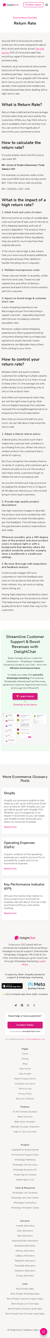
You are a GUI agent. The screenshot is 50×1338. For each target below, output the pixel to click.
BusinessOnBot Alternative (25, 1241)
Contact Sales (25, 1025)
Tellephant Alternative (25, 1260)
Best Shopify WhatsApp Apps (25, 1293)
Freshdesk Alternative (25, 1265)
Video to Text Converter (25, 1131)
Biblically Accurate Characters (25, 1126)
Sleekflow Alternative (25, 1270)
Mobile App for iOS (25, 1179)
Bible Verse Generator (25, 1121)
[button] (46, 5)
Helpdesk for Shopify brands (25, 1150)
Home (25, 1054)
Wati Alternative (25, 1236)
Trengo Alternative (25, 1275)
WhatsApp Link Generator (25, 1193)
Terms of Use (25, 1088)
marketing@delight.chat (35, 1039)
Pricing (25, 1058)
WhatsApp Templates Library (25, 1207)
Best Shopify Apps (25, 1289)
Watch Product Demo (25, 1078)
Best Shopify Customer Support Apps (25, 1298)
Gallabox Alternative (25, 1255)
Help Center (25, 1068)
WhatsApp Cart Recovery (25, 1164)
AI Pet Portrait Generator (25, 1111)
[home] (10, 4)
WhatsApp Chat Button (25, 1202)
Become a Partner (25, 1098)
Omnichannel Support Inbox (25, 1154)
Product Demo (33, 4)
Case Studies (25, 1073)
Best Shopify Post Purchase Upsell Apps (25, 1313)
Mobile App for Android (25, 1174)
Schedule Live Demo (25, 1083)
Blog (25, 1063)
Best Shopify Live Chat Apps (25, 1303)
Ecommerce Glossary (25, 17)
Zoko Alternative (25, 1231)
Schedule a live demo (25, 704)
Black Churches (25, 1116)
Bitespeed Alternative (25, 1245)
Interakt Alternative (25, 1226)
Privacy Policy (25, 1093)
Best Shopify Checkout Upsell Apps (25, 1308)
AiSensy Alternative (25, 1250)
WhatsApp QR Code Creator (25, 1198)
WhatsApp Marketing (25, 1159)
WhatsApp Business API (25, 1169)
